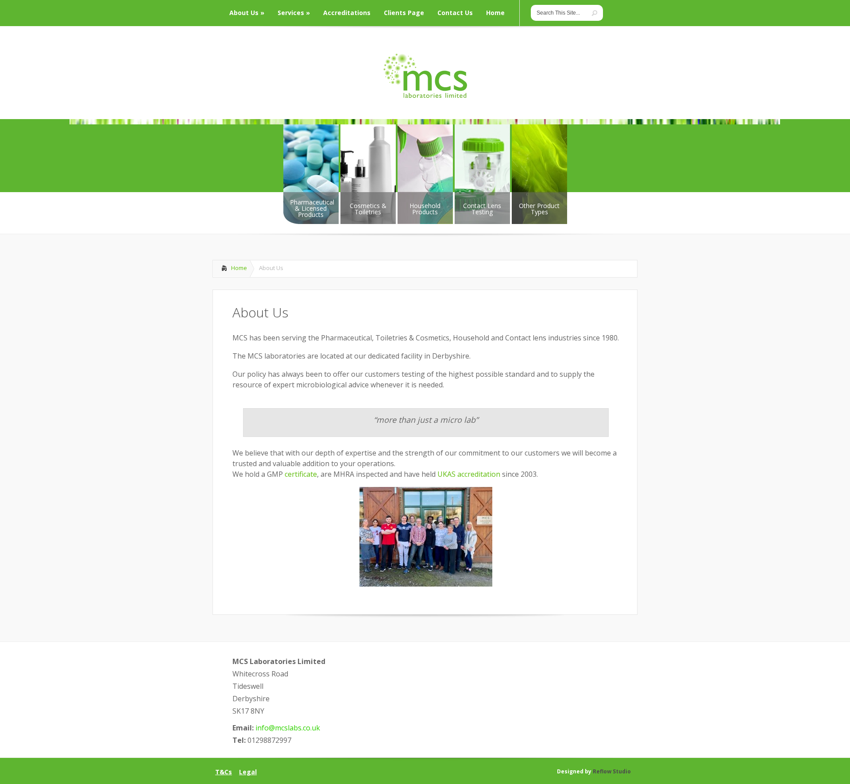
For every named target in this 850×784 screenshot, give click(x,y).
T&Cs (223, 772)
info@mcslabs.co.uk (287, 728)
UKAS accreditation (469, 474)
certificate (301, 474)
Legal (248, 772)
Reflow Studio (612, 771)
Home (239, 268)
